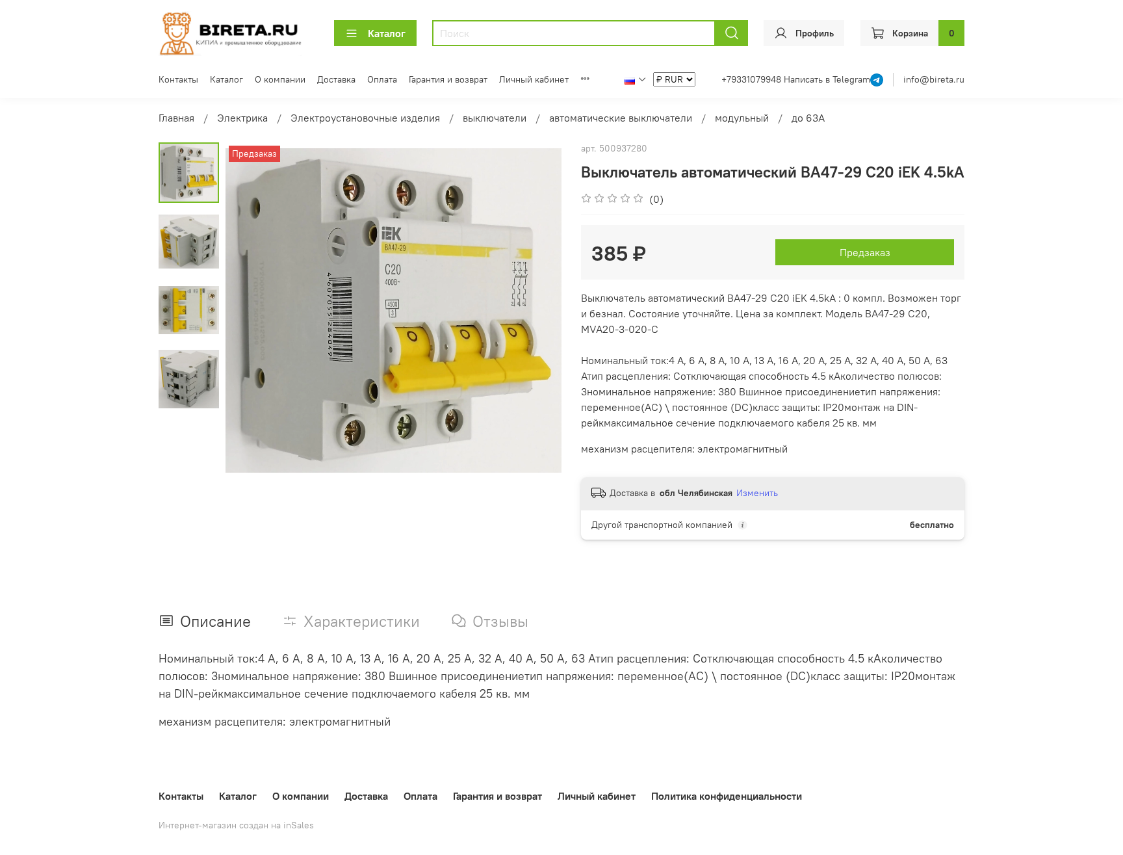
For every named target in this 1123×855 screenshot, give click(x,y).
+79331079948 (752, 79)
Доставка (336, 79)
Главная (176, 117)
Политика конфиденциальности (726, 795)
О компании (280, 79)
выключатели (494, 117)
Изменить (757, 493)
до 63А (808, 117)
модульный (742, 117)
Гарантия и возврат (448, 79)
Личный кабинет (534, 79)
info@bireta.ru (933, 79)
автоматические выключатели (620, 117)
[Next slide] (535, 310)
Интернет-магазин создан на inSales (236, 825)
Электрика (242, 117)
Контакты (178, 79)
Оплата (382, 79)
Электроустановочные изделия (365, 117)
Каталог (387, 33)
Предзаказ (865, 252)
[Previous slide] (251, 310)
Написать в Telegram (827, 79)
